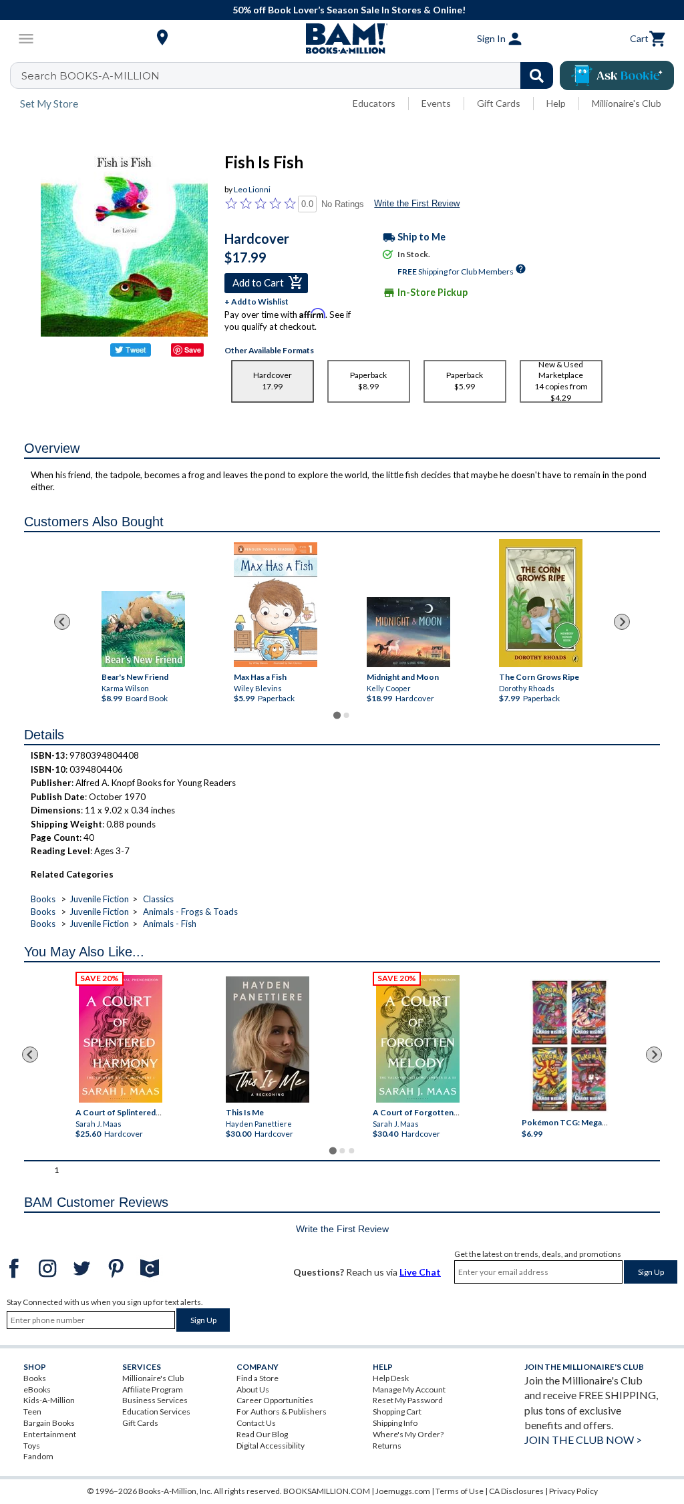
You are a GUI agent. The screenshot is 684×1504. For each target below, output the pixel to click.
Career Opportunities (274, 1400)
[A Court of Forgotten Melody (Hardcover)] (418, 1039)
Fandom (38, 1456)
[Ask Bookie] (617, 75)
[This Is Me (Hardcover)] (267, 1039)
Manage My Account (409, 1389)
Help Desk (391, 1378)
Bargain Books (49, 1423)
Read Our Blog (262, 1434)
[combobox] (290, 75)
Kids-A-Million (49, 1400)
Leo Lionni (252, 189)
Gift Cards (498, 103)
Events (436, 103)
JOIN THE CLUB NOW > (583, 1439)
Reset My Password (408, 1400)
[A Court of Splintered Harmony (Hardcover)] (120, 1039)
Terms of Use (460, 1491)
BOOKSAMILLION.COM (326, 1491)
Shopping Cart (397, 1411)
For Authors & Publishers (281, 1411)
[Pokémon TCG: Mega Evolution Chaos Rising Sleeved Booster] (569, 1046)
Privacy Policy (573, 1491)
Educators (374, 103)
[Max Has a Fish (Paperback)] (275, 604)
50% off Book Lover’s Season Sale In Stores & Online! (349, 9)
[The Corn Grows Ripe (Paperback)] (540, 603)
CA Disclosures (516, 1491)
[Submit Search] (536, 75)
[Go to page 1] (337, 715)
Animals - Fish (169, 923)
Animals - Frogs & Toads (190, 911)
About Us (252, 1389)
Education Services (156, 1411)
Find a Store (257, 1378)
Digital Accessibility (270, 1446)
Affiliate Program (152, 1389)
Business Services (155, 1400)
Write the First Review (417, 203)
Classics (158, 899)
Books (43, 899)
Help (556, 103)
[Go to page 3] (351, 1150)
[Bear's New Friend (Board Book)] (143, 629)
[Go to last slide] (62, 622)
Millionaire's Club (626, 103)
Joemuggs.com (402, 1491)
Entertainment (49, 1434)
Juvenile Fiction (99, 899)
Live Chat (420, 1272)
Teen (32, 1411)
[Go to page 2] (346, 715)
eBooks (37, 1389)
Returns (387, 1446)
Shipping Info (395, 1423)
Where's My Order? (408, 1434)
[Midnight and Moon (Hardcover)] (408, 632)
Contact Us (256, 1423)
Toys (31, 1446)
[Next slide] (622, 622)
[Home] (342, 38)
